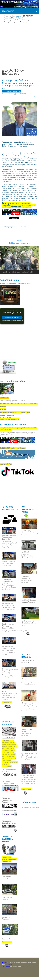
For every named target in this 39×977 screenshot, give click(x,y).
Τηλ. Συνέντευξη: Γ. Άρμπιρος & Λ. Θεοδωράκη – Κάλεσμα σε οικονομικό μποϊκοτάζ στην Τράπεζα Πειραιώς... (9, 541)
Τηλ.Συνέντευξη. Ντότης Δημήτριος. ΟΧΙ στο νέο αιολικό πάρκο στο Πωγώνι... (9, 606)
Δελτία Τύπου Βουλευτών (15, 18)
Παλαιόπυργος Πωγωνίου (7, 898)
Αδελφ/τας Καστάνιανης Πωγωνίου (7, 800)
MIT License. (9, 964)
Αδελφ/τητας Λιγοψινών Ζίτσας (8, 782)
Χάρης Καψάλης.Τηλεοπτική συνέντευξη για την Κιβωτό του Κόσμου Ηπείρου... (9, 695)
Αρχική (18, 16)
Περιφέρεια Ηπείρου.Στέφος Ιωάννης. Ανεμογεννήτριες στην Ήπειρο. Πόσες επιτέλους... (9, 584)
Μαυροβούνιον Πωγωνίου (7, 918)
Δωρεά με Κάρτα (12, 317)
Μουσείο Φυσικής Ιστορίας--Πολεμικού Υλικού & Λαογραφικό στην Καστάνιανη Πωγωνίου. (29, 707)
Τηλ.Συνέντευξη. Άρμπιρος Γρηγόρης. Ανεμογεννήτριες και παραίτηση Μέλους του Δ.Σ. (9, 650)
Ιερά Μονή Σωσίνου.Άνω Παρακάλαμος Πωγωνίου (27, 579)
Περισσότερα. (27, 631)
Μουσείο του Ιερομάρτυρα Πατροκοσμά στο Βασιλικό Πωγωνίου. (29, 682)
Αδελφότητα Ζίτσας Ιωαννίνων (9, 770)
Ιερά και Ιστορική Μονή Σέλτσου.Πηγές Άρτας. (29, 623)
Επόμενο (23, 227)
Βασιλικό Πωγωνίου (9, 939)
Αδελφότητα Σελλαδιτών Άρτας (9, 822)
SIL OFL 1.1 (24, 966)
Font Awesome (6, 966)
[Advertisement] (19, 44)
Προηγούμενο (10, 227)
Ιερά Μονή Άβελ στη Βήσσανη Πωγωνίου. (29, 601)
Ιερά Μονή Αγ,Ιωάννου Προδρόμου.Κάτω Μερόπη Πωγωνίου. (28, 555)
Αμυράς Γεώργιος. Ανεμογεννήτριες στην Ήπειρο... (8, 563)
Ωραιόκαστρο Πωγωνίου (7, 878)
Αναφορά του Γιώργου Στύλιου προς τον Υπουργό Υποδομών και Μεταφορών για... (18, 84)
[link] (19, 404)
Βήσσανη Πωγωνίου (9, 810)
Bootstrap (4, 962)
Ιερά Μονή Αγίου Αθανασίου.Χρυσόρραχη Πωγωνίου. (30, 533)
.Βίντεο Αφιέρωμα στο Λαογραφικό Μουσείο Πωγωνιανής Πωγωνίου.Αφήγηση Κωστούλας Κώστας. (29, 779)
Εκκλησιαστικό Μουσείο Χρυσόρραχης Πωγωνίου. (27, 732)
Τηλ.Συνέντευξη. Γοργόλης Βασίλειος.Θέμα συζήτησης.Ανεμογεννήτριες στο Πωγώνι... (12, 628)
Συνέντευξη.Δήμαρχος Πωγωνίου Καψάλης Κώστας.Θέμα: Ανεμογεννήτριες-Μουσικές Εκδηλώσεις (10, 673)
